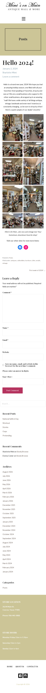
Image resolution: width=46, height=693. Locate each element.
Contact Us (32, 666)
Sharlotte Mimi (9, 72)
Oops (5, 431)
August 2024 (8, 543)
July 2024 (6, 547)
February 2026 (8, 497)
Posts (11, 258)
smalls (38, 260)
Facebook (20, 676)
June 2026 (7, 480)
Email (5, 340)
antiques (14, 260)
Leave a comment (10, 76)
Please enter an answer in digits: (15, 371)
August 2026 (8, 472)
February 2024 (8, 567)
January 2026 (8, 501)
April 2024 (7, 559)
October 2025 (8, 513)
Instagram (25, 676)
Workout (6, 423)
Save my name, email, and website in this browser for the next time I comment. (21, 365)
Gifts (33, 260)
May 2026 (6, 484)
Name (5, 328)
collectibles (21, 260)
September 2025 (9, 518)
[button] (23, 18)
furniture (28, 260)
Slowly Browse (22, 452)
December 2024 (9, 526)
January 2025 (8, 522)
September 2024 (9, 538)
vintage (4, 263)
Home (10, 666)
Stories (5, 427)
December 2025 (9, 505)
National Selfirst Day (11, 419)
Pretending (7, 436)
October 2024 (8, 534)
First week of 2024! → (37, 270)
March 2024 (7, 563)
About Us (19, 666)
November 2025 (9, 509)
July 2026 (6, 476)
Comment (7, 292)
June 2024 (7, 551)
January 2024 (8, 572)
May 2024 (6, 555)
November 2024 (9, 530)
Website (5, 352)
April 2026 (7, 489)
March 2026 (7, 493)
